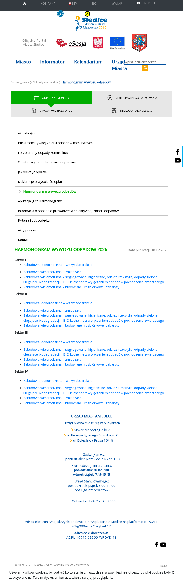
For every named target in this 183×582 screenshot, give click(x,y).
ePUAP (117, 3)
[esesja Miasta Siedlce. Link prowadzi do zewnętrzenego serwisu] (71, 42)
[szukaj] (145, 68)
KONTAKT (47, 3)
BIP (74, 3)
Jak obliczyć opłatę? (32, 172)
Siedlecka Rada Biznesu (136, 111)
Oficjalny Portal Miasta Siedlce (34, 42)
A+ (114, 14)
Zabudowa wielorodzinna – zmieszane (52, 271)
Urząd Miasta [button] (119, 65)
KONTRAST (77, 14)
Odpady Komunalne (56, 98)
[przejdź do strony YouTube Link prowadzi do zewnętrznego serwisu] (163, 544)
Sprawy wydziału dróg (56, 111)
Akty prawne (27, 230)
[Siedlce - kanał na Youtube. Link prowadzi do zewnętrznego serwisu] (177, 160)
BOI (95, 3)
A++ (119, 14)
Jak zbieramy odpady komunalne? (43, 152)
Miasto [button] (23, 62)
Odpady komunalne (45, 82)
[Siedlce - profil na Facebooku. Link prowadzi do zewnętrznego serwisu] (177, 152)
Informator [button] (52, 62)
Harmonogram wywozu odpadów (49, 191)
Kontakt (24, 239)
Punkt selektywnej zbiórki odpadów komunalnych (55, 142)
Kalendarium (88, 62)
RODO (164, 566)
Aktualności (26, 133)
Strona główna (20, 82)
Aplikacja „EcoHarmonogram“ (40, 201)
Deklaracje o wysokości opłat (40, 181)
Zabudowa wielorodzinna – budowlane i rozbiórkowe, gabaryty (71, 287)
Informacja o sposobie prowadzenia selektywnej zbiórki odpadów (68, 210)
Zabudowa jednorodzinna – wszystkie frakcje (57, 264)
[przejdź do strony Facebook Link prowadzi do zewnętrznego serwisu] (156, 544)
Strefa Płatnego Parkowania (136, 98)
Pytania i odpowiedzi (34, 220)
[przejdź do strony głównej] (24, 3)
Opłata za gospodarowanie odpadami (47, 162)
